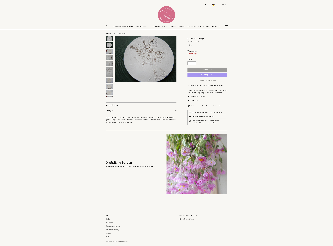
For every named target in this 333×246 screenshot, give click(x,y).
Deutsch (207, 5)
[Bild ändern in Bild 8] (109, 86)
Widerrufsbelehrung (112, 230)
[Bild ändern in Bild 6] (109, 72)
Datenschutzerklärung (113, 226)
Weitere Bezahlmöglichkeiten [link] (207, 80)
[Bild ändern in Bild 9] (109, 92)
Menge (189, 59)
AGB (107, 237)
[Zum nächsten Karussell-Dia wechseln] (225, 204)
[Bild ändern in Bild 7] (109, 80)
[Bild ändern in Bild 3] (109, 51)
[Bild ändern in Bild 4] (109, 57)
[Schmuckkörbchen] (166, 14)
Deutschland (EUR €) (220, 5)
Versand (201, 85)
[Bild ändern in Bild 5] (109, 63)
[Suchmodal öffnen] (106, 26)
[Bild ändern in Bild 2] (109, 45)
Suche (108, 219)
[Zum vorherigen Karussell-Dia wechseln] (221, 204)
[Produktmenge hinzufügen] (194, 63)
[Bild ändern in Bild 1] (109, 38)
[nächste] (109, 98)
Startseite (109, 33)
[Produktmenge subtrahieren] (189, 63)
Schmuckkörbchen (193, 41)
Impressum (109, 222)
